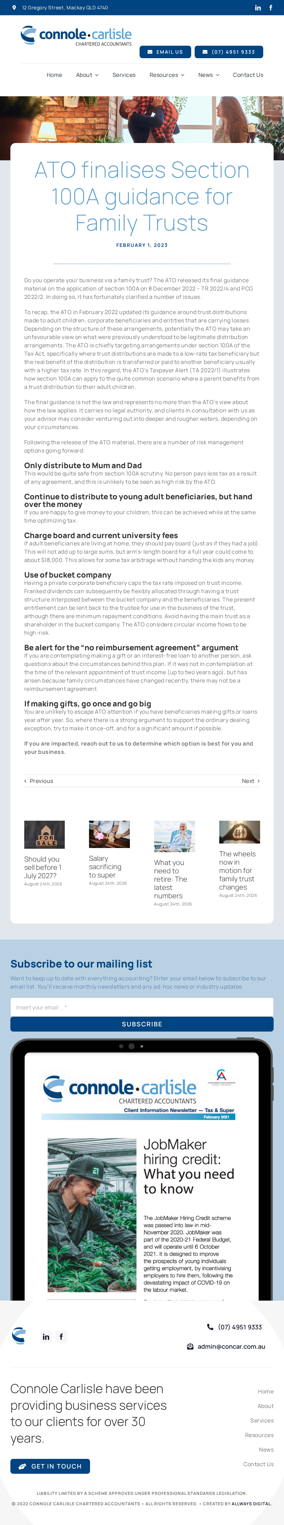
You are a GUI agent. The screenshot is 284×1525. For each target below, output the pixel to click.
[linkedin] (258, 7)
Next (248, 781)
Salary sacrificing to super (105, 867)
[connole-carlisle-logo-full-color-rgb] (76, 28)
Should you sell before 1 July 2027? (42, 867)
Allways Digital (251, 1504)
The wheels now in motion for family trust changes (237, 870)
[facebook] (271, 7)
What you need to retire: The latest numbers (170, 879)
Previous (41, 781)
